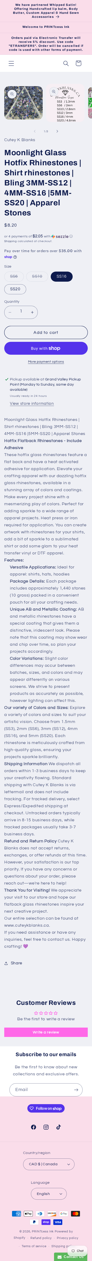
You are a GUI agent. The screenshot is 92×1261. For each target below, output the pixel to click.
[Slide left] (34, 131)
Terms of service (34, 1246)
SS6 (17, 278)
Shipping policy (63, 1246)
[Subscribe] (76, 1089)
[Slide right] (57, 131)
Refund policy (41, 1238)
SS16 (62, 276)
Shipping (10, 241)
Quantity (12, 301)
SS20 (15, 289)
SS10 (40, 278)
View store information (32, 404)
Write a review (46, 1032)
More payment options (46, 361)
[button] (11, 63)
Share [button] (16, 963)
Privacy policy (67, 1238)
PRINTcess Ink (43, 1231)
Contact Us (73, 1257)
